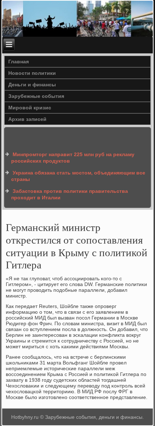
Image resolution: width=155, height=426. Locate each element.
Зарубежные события (36, 96)
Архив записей (27, 119)
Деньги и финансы (32, 84)
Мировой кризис (29, 107)
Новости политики (32, 73)
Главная (18, 61)
